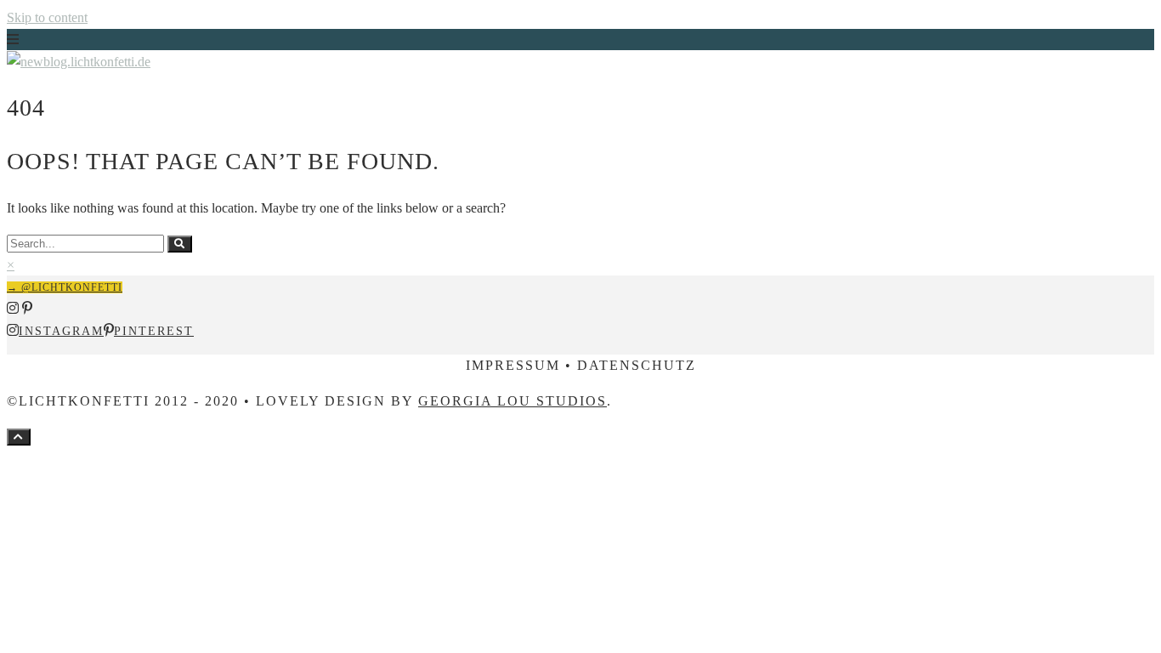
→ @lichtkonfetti (64, 287)
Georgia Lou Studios (512, 401)
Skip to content (47, 17)
